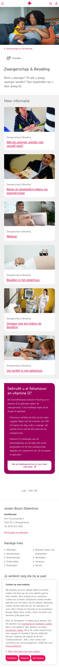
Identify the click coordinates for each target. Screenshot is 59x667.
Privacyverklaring (13, 646)
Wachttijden (40, 558)
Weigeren (25, 658)
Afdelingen (11, 550)
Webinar (12, 236)
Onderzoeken (13, 561)
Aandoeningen (13, 554)
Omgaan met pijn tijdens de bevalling (24, 325)
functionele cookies (14, 630)
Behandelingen (13, 558)
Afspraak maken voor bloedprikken (45, 552)
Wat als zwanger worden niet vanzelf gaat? (25, 144)
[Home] (29, 3)
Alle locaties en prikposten (16, 532)
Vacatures (39, 561)
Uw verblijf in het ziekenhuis (24, 370)
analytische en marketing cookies (37, 624)
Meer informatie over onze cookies (24, 651)
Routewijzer (12, 565)
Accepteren (12, 658)
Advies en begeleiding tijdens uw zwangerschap (27, 191)
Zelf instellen (38, 658)
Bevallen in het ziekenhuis (23, 279)
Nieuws (38, 565)
